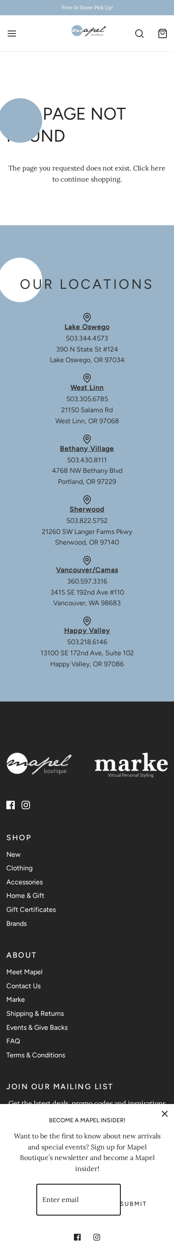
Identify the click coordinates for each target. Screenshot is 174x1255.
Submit (133, 1203)
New (13, 854)
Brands (16, 924)
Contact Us (23, 986)
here (158, 168)
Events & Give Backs (37, 1027)
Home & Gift (25, 896)
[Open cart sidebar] (162, 33)
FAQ (13, 1041)
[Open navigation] (11, 33)
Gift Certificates (31, 910)
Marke (15, 999)
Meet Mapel (24, 972)
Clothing (19, 868)
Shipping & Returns (35, 1013)
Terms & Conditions (35, 1055)
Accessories (24, 882)
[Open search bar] (139, 33)
